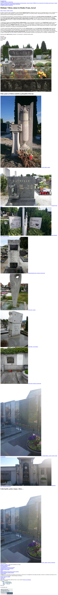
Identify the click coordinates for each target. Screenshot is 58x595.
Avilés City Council (4, 564)
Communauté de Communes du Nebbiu (7, 567)
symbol (8, 10)
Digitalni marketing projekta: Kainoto (7, 572)
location (11, 10)
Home (1, 10)
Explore (4, 10)
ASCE (1, 570)
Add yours (2, 578)
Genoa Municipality (4, 566)
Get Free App (2, 577)
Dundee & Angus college (5, 569)
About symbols (3, 573)
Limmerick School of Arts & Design (6, 568)
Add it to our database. (27, 579)
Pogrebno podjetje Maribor (5, 565)
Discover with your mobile (5, 576)
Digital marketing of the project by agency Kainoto (9, 571)
